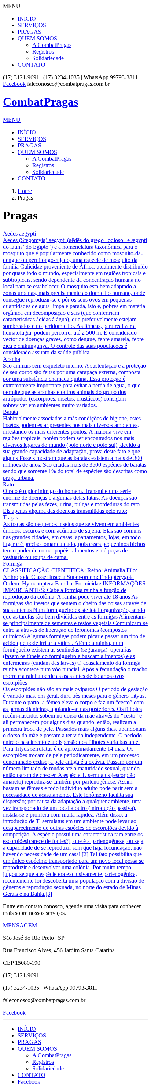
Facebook (14, 84)
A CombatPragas (51, 45)
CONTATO (31, 65)
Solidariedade (48, 58)
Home (25, 191)
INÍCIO (27, 18)
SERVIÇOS (32, 25)
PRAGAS (29, 32)
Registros (43, 51)
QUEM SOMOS (37, 38)
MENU (12, 120)
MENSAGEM (20, 925)
